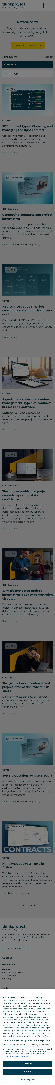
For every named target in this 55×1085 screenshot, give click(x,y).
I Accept (27, 1063)
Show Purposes (27, 1080)
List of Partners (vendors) (16, 1056)
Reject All (27, 1072)
